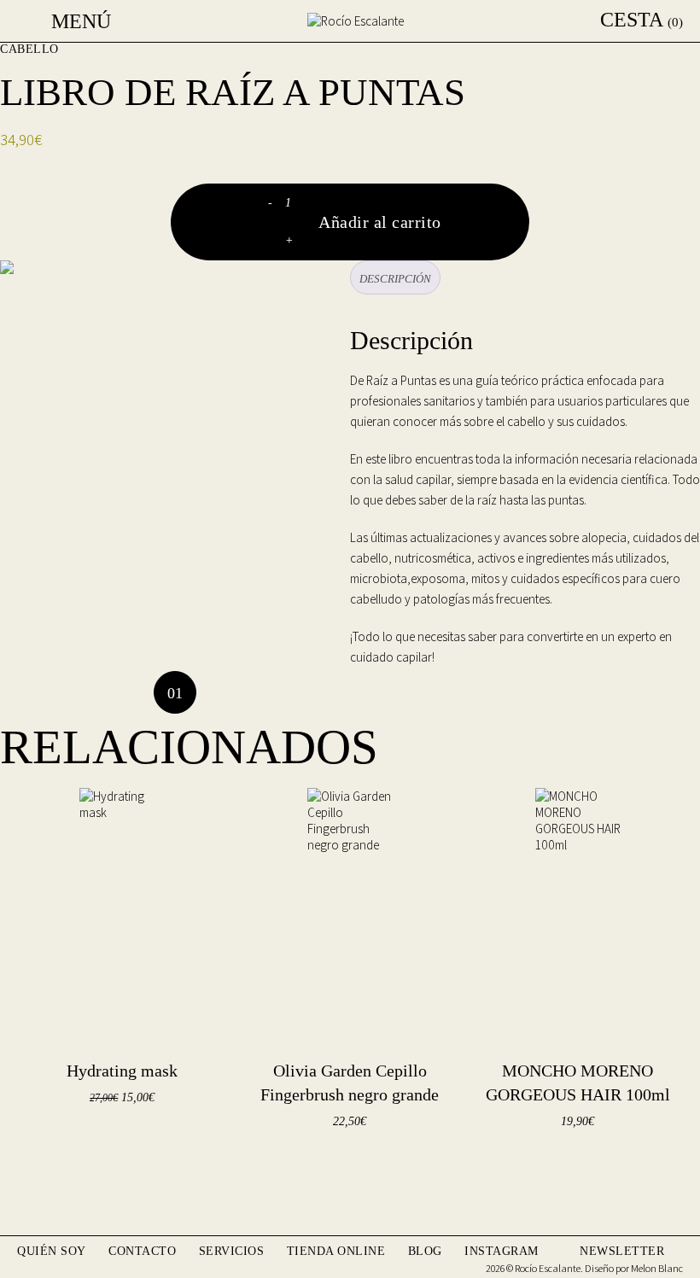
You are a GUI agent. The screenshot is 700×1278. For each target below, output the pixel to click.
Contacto (142, 1251)
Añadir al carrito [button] (98, 1141)
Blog (425, 1251)
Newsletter (622, 1251)
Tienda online (336, 1251)
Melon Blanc (657, 1268)
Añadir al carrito (379, 222)
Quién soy (51, 1251)
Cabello (29, 49)
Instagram (501, 1251)
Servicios (232, 1251)
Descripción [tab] (395, 278)
